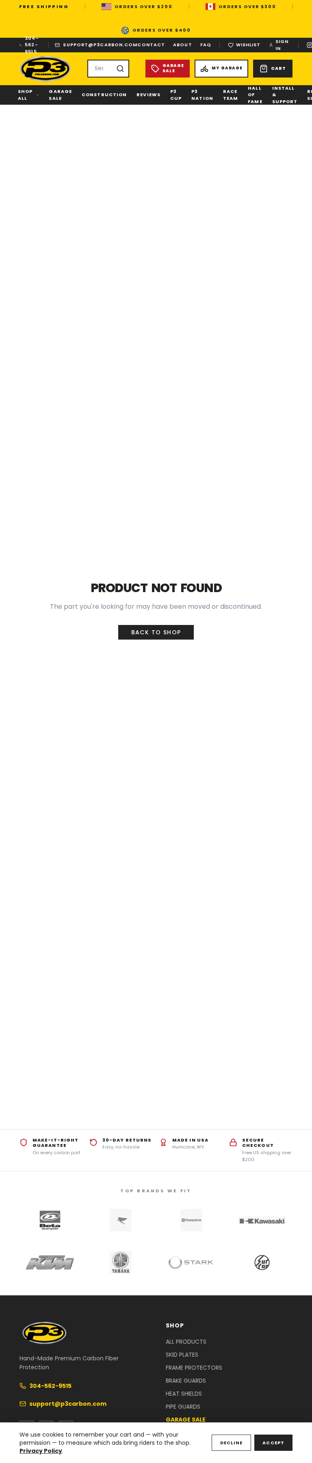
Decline (231, 1442)
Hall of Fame (255, 95)
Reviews (148, 94)
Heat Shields (184, 1394)
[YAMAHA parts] (120, 1262)
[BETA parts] (50, 1220)
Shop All (25, 94)
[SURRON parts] (262, 1262)
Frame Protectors (194, 1368)
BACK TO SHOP (156, 632)
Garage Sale (60, 94)
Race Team (230, 94)
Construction (104, 94)
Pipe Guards (183, 1407)
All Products (186, 1342)
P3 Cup (176, 94)
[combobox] (108, 69)
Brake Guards (186, 1381)
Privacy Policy (41, 1451)
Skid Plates (182, 1355)
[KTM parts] (50, 1262)
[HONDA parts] (120, 1220)
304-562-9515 (32, 45)
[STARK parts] (191, 1262)
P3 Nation (202, 94)
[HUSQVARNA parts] (191, 1220)
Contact (151, 44)
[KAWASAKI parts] (262, 1220)
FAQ (205, 44)
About (182, 44)
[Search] (120, 69)
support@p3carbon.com (100, 44)
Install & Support (285, 95)
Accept (273, 1442)
